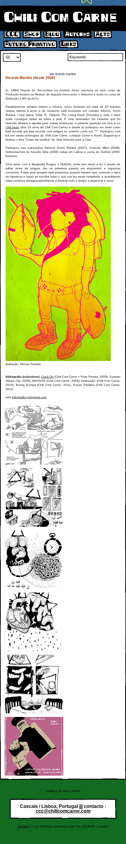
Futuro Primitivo (30, 44)
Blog (52, 34)
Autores (77, 34)
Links (68, 44)
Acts (103, 34)
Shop (31, 34)
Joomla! (22, 826)
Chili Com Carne (60, 17)
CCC (11, 34)
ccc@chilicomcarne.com (63, 810)
